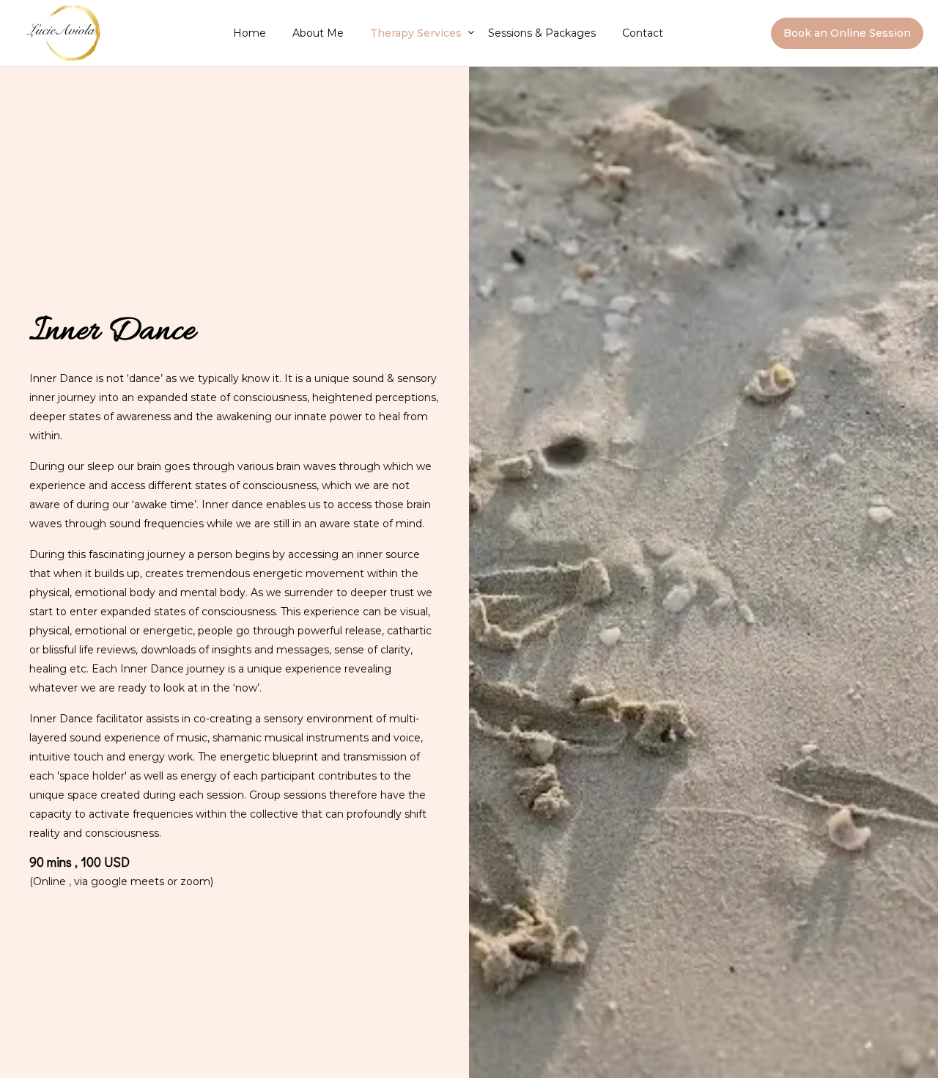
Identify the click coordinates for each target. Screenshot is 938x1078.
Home (249, 33)
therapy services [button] (416, 33)
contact (642, 33)
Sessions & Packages (542, 33)
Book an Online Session (847, 33)
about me (318, 33)
